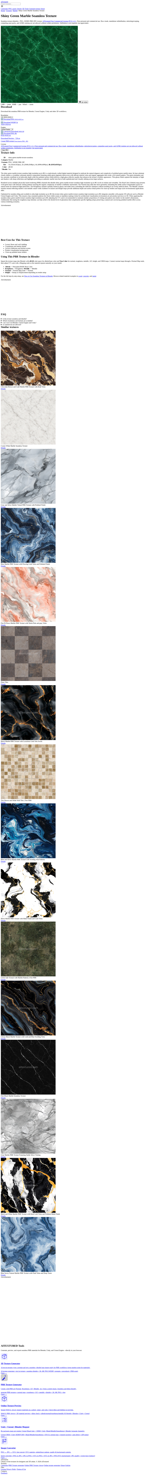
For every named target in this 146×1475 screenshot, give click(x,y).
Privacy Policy (11, 1469)
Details (3, 389)
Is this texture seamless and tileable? (15, 319)
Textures (9, 11)
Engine (3, 127)
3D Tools (25, 9)
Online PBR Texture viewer (33, 1465)
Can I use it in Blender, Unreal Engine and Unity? (19, 323)
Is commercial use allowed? (12, 325)
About (42, 9)
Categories (4, 9)
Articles (19, 9)
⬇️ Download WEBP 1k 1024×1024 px (9, 123)
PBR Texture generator (16, 1465)
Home (3, 11)
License (3, 1469)
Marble (15, 11)
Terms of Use (21, 1469)
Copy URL (5, 150)
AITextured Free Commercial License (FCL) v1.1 (59, 21)
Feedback (4, 1473)
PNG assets (12, 9)
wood (80, 276)
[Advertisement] (65, 221)
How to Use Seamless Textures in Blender (38, 276)
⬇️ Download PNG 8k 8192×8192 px (9, 134)
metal (94, 276)
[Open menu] (2, 7)
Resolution (4, 115)
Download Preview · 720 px (10, 138)
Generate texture (34, 9)
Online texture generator (52, 1465)
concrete (86, 276)
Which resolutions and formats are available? (18, 321)
